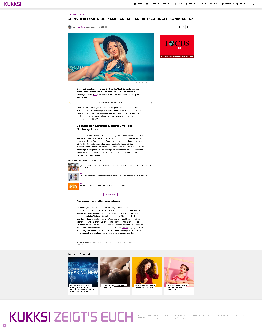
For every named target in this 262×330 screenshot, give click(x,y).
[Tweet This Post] (184, 27)
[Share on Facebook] (179, 27)
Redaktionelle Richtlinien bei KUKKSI (170, 316)
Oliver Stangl (80, 27)
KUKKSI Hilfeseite (229, 316)
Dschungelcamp (105, 113)
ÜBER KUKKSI (151, 316)
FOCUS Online (162, 318)
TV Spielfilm (176, 318)
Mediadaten (202, 316)
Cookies (239, 316)
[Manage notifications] (4, 325)
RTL (95, 94)
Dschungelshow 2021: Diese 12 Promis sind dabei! (115, 233)
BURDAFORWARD (151, 318)
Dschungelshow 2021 (128, 242)
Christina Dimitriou (96, 242)
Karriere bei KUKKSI (215, 316)
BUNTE (170, 318)
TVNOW (125, 227)
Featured (81, 245)
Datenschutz (247, 316)
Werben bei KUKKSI (190, 316)
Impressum (142, 316)
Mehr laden (111, 194)
